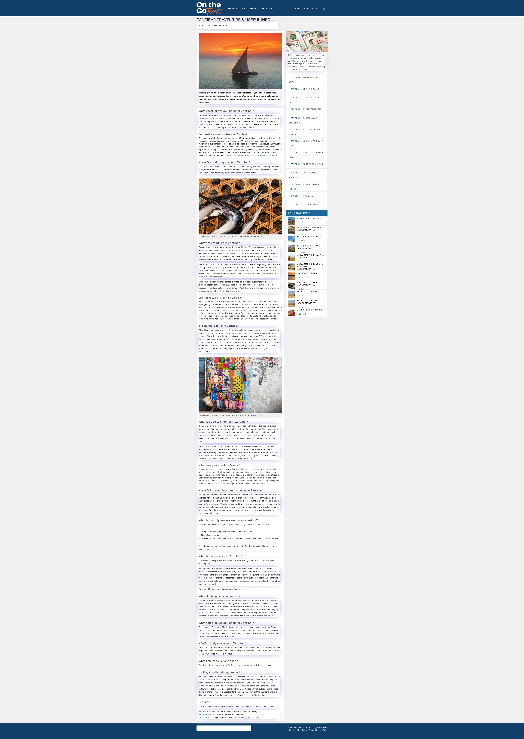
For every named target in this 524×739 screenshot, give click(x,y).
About (315, 8)
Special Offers (267, 8)
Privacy (312, 730)
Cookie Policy (321, 730)
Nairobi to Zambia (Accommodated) (307, 285)
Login (323, 8)
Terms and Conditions (298, 730)
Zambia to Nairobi (307, 293)
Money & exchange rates (306, 155)
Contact (296, 8)
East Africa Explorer (309, 312)
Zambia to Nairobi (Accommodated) (307, 303)
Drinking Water (305, 89)
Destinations (232, 8)
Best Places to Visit (207, 711)
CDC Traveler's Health (263, 155)
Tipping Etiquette (306, 109)
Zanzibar (293, 58)
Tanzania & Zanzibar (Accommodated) (309, 230)
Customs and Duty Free (306, 143)
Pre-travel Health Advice (305, 79)
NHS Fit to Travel (234, 155)
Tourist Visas (204, 717)
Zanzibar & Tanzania (309, 238)
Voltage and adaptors (302, 175)
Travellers (252, 8)
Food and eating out (305, 100)
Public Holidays (305, 204)
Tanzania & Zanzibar (309, 220)
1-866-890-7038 (235, 727)
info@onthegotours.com (207, 729)
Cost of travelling (307, 164)
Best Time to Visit (206, 714)
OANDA (258, 560)
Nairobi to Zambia (307, 275)
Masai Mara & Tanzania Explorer (310, 258)
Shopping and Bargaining (303, 120)
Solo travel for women (305, 132)
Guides (306, 8)
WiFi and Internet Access (305, 186)
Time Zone (302, 196)
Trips (243, 8)
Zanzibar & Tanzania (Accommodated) (309, 249)
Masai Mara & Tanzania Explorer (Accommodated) (310, 268)
